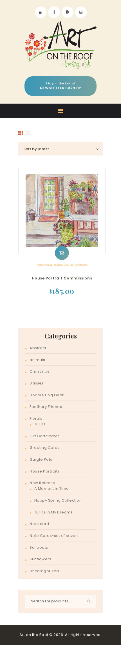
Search (89, 601)
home (58, 265)
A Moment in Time (51, 488)
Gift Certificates (45, 436)
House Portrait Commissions (62, 278)
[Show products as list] (28, 133)
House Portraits (45, 471)
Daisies (37, 383)
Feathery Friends (46, 406)
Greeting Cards (45, 447)
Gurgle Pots (41, 459)
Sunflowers (40, 559)
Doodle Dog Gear (47, 395)
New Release (42, 483)
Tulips (40, 424)
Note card (39, 523)
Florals (36, 418)
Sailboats (39, 547)
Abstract (38, 348)
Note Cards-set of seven (54, 535)
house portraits (76, 265)
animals (37, 359)
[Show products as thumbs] (20, 133)
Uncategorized (44, 571)
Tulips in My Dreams (53, 512)
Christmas (44, 265)
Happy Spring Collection (58, 500)
